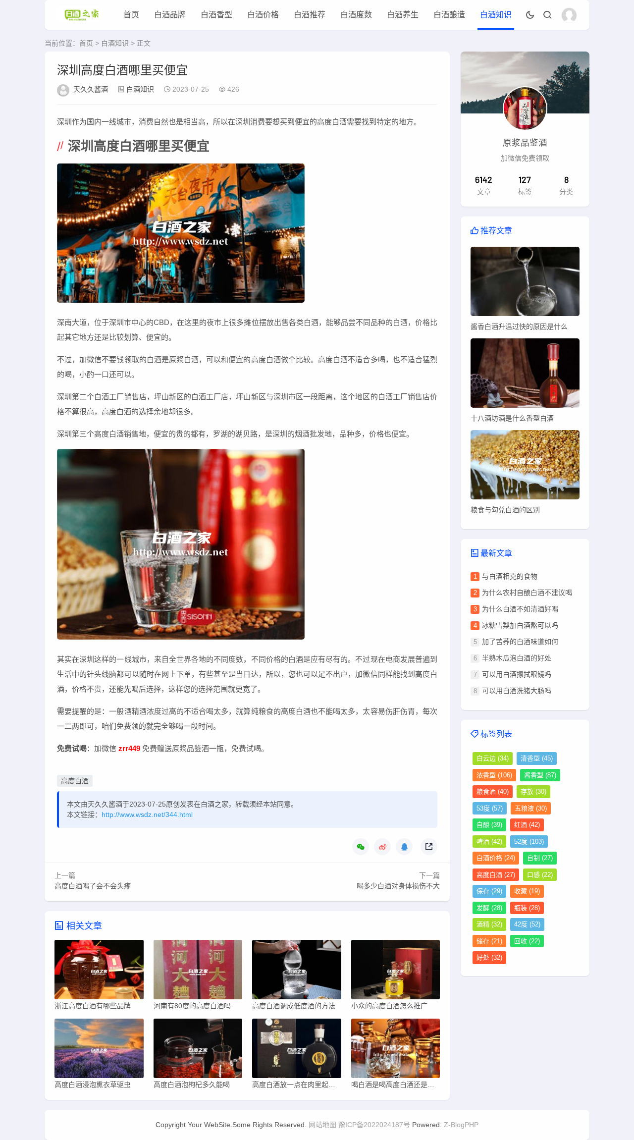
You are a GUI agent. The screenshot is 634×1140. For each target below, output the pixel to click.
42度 (527, 924)
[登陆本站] (569, 15)
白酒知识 (496, 14)
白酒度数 (356, 14)
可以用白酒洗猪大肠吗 (516, 691)
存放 (533, 791)
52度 (529, 841)
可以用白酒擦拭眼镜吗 (516, 674)
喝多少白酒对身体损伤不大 (398, 886)
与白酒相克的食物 (509, 576)
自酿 (489, 824)
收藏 (527, 891)
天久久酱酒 (90, 89)
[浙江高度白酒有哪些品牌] (99, 972)
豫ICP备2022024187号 (374, 1125)
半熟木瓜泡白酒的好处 (516, 658)
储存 (489, 941)
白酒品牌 (170, 14)
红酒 (527, 824)
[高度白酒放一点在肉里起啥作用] (296, 1051)
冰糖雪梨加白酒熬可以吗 (520, 625)
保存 (489, 891)
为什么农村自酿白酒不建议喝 (527, 593)
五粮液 (531, 808)
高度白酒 (75, 781)
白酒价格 (263, 14)
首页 (131, 14)
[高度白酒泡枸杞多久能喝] (198, 1051)
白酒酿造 (449, 14)
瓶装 (527, 908)
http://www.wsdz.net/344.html (147, 814)
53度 (489, 808)
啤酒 (489, 841)
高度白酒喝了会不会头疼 (92, 886)
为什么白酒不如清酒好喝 (520, 609)
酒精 (489, 924)
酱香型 (540, 775)
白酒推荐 (309, 14)
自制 (540, 858)
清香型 (537, 758)
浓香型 (494, 775)
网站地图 (322, 1125)
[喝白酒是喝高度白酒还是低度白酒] (395, 1051)
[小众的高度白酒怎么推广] (395, 972)
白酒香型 (216, 14)
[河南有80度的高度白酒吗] (198, 972)
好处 (489, 957)
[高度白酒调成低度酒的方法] (296, 972)
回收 (527, 941)
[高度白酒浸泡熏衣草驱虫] (99, 1051)
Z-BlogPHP (461, 1125)
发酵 (489, 908)
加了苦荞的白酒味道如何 (520, 642)
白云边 (492, 758)
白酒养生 (403, 14)
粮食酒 (492, 791)
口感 (540, 874)
